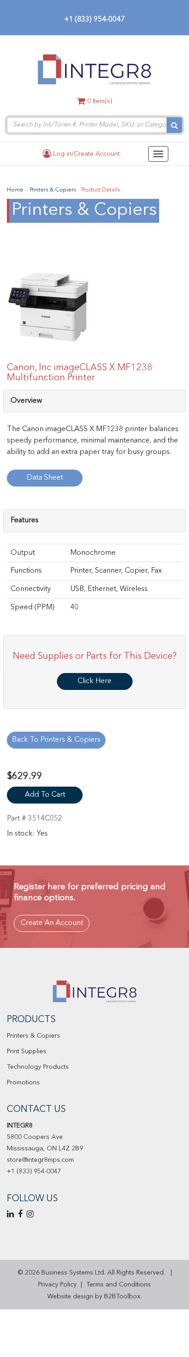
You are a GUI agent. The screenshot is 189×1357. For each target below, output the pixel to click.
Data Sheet (45, 478)
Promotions (23, 1082)
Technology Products (38, 1067)
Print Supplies (26, 1051)
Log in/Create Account (85, 154)
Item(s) (99, 101)
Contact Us (36, 1109)
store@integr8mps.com (40, 1160)
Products (31, 1019)
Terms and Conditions (118, 1284)
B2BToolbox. (123, 1296)
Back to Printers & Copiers (56, 740)
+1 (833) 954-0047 (94, 19)
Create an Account (52, 923)
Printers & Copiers (33, 1036)
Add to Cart (45, 795)
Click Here (94, 681)
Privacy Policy (57, 1284)
